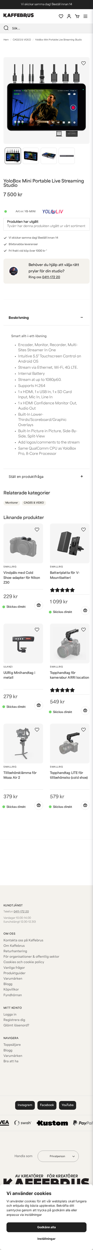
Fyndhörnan (12, 995)
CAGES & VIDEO (22, 40)
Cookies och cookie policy (23, 962)
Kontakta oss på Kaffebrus (23, 940)
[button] (83, 63)
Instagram (25, 1105)
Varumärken (12, 979)
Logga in (9, 1014)
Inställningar (46, 1238)
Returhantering (15, 951)
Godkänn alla (46, 1227)
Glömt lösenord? (16, 1025)
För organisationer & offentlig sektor (31, 957)
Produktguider (14, 973)
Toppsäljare (12, 1045)
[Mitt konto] (69, 16)
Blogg (7, 984)
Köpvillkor (11, 989)
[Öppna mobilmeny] (85, 16)
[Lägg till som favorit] (61, 16)
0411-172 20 (51, 277)
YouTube (68, 1105)
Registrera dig (14, 1020)
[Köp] (38, 605)
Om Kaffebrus (14, 946)
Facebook (47, 1105)
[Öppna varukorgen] (77, 16)
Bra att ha (10, 1061)
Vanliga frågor (14, 968)
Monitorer (11, 503)
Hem (6, 40)
